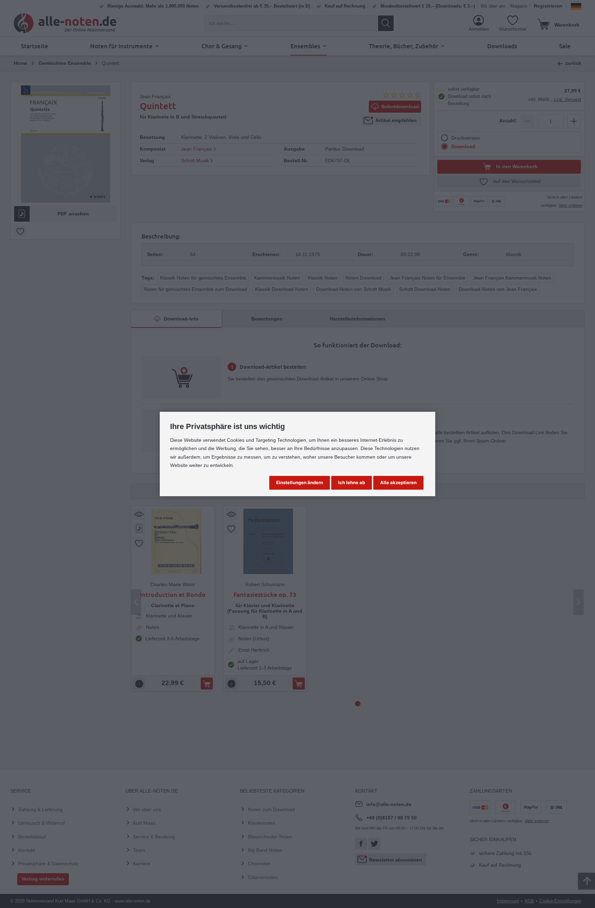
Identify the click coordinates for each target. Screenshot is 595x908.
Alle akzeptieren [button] (398, 482)
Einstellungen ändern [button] (299, 482)
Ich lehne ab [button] (351, 482)
